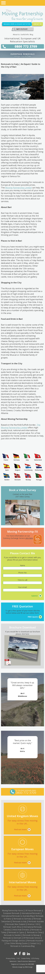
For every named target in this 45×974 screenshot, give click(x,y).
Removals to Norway (31, 935)
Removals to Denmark (12, 938)
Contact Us (34, 943)
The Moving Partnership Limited (20, 426)
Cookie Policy (25, 958)
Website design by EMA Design (22, 967)
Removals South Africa (12, 927)
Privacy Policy (10, 958)
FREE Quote (33, 617)
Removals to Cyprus (16, 932)
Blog (31, 34)
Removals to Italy (19, 921)
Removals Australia (36, 921)
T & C (18, 958)
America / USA (33, 924)
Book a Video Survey (22, 490)
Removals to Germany (22, 919)
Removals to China (34, 932)
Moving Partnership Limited (18, 187)
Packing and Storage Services (13, 940)
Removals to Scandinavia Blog (22, 946)
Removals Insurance (35, 940)
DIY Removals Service (31, 938)
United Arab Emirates (20, 929)
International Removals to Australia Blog (18, 916)
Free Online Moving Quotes (17, 943)
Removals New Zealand (15, 924)
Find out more (20, 829)
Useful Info (24, 34)
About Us (16, 34)
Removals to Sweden (12, 935)
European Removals (11, 913)
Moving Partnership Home (12, 910)
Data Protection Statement (27, 961)
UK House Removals (33, 910)
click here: (29, 538)
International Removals (31, 913)
